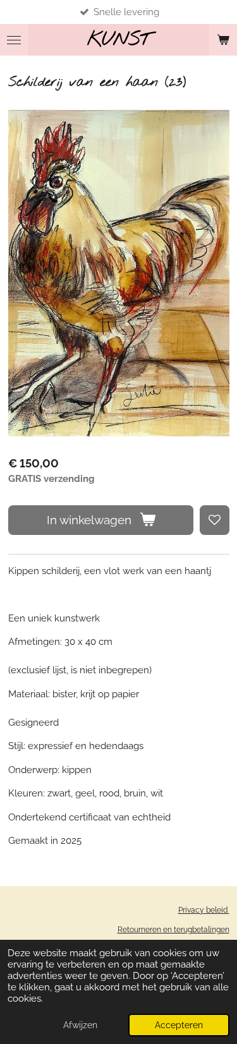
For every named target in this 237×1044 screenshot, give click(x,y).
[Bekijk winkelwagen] (223, 40)
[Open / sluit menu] (14, 40)
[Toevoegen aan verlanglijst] (214, 520)
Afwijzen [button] (80, 1025)
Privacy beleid (203, 910)
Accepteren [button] (179, 1025)
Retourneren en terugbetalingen (173, 929)
